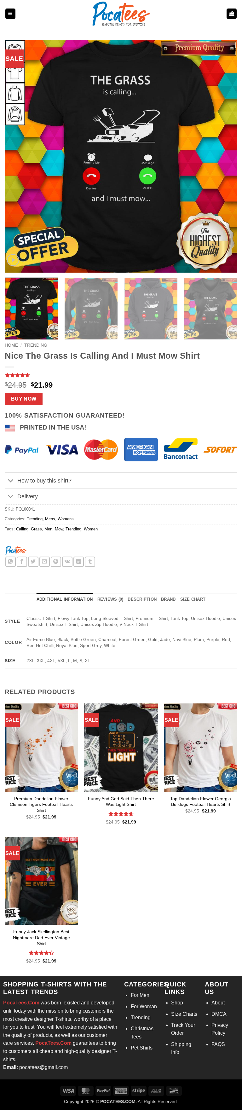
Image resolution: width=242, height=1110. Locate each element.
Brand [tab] (168, 599)
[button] (10, 14)
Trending (35, 345)
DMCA (219, 1014)
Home (11, 345)
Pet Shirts (142, 1047)
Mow (59, 529)
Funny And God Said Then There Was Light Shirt (121, 801)
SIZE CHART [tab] (193, 599)
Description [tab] (142, 599)
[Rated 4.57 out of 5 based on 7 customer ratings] (121, 375)
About (218, 1002)
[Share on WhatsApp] (10, 562)
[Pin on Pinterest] (56, 562)
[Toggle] (11, 481)
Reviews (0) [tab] (110, 599)
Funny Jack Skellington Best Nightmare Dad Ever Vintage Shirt (41, 937)
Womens (66, 519)
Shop (177, 1002)
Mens (50, 519)
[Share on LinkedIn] (78, 562)
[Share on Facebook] (22, 562)
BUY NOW (24, 399)
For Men (140, 995)
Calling (22, 529)
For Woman (144, 1006)
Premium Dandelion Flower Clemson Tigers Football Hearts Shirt (41, 804)
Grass (36, 529)
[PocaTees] (16, 550)
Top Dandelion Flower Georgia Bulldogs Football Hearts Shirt (200, 801)
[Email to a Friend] (44, 562)
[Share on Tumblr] (90, 562)
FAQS (218, 1044)
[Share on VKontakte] (67, 562)
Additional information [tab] (65, 599)
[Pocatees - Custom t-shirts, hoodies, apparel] (121, 13)
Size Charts (184, 1014)
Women (91, 529)
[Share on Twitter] (33, 562)
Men (48, 529)
